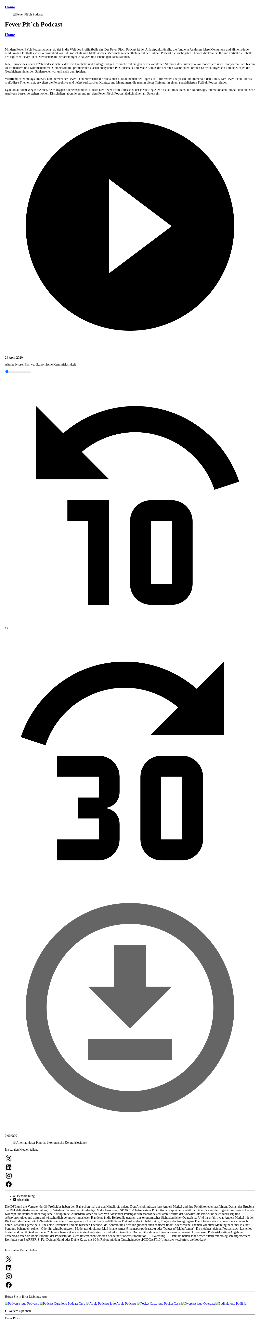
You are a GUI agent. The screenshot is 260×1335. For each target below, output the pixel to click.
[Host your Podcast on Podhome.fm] (130, 1331)
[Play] (130, 226)
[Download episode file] (130, 1132)
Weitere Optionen (19, 1311)
